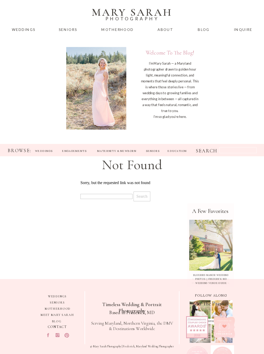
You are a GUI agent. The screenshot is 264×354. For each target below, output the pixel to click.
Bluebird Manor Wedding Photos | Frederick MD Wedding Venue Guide (211, 279)
